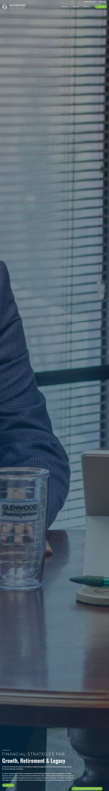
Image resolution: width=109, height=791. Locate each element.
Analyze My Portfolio (90, 1)
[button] (64, 6)
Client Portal (102, 1)
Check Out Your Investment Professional (87, 788)
